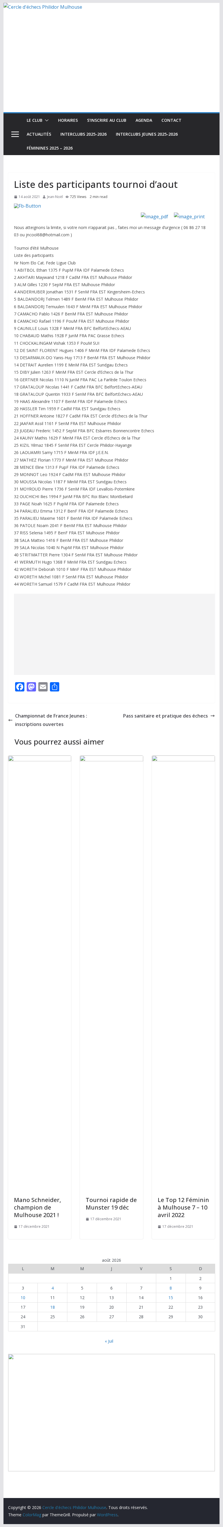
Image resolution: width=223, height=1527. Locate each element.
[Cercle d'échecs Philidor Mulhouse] (42, 7)
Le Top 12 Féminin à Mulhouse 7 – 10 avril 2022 (183, 1207)
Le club (34, 120)
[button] (45, 120)
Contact (171, 120)
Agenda (144, 120)
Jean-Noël (55, 196)
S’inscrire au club (106, 120)
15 (170, 1297)
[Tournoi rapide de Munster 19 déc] (111, 759)
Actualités (39, 134)
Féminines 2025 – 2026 (50, 148)
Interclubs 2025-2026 (83, 134)
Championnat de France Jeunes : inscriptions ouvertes (51, 720)
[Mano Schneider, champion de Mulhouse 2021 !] (39, 759)
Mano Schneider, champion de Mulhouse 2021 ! (37, 1207)
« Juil (109, 1341)
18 (52, 1307)
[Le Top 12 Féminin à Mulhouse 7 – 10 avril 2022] (183, 759)
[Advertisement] (111, 68)
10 (23, 1297)
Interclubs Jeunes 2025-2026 (147, 134)
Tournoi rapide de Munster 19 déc (111, 1203)
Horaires (68, 120)
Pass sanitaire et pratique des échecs (165, 716)
